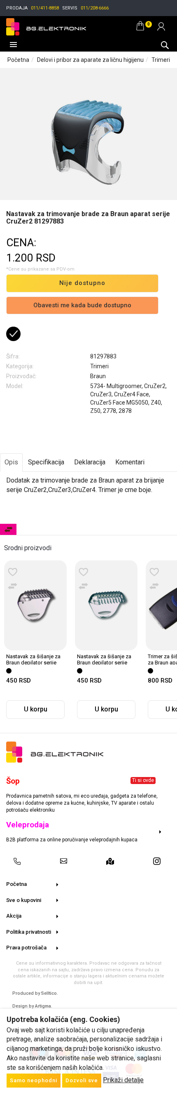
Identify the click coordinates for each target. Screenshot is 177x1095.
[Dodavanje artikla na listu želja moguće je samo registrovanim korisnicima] (12, 572)
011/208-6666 (95, 8)
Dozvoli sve (81, 1080)
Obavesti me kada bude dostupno (82, 305)
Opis (11, 462)
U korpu (35, 709)
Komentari (129, 462)
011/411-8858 (45, 8)
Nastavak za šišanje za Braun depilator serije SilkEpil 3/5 (104, 662)
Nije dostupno (82, 283)
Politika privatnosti (28, 932)
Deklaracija (89, 462)
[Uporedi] (12, 586)
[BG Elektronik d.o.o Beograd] (46, 25)
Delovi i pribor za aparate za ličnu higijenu (90, 60)
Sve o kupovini (23, 900)
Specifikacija (46, 462)
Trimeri (160, 60)
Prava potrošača (26, 947)
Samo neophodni (33, 1080)
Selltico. (49, 993)
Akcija (13, 916)
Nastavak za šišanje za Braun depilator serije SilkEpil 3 (33, 662)
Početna (18, 60)
